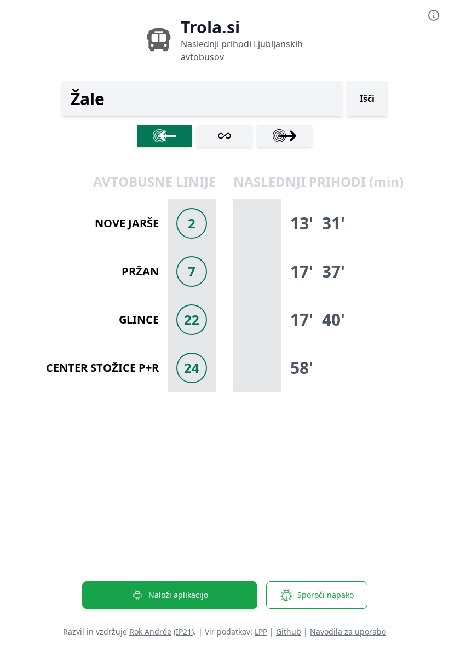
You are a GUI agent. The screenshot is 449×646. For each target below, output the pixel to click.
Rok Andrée (150, 631)
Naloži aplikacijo (178, 595)
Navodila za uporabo (348, 631)
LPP (261, 631)
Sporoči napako (325, 595)
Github (288, 631)
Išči (367, 99)
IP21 (184, 631)
